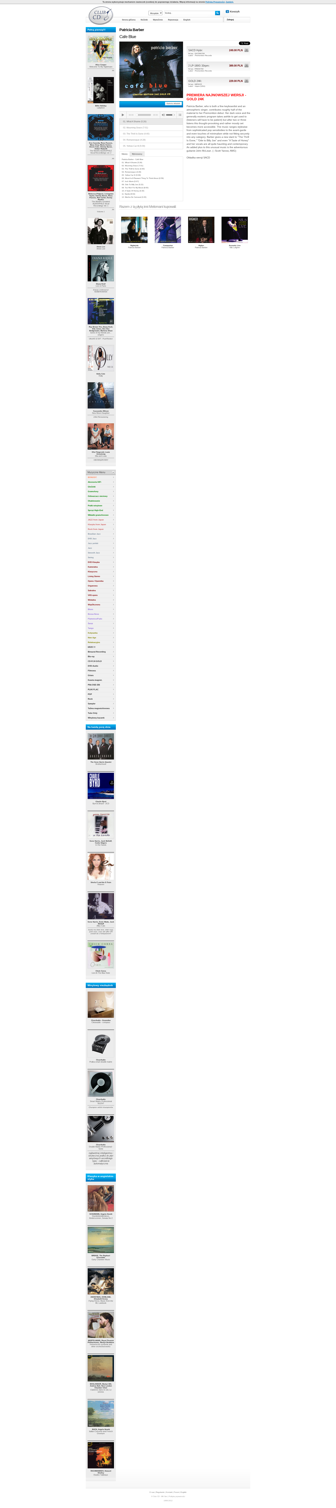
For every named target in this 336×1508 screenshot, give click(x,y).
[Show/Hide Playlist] (180, 114)
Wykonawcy (137, 154)
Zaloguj (230, 20)
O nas (151, 1492)
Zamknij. (230, 2)
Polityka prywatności (177, 1496)
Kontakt (169, 1492)
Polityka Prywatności (215, 2)
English (184, 1492)
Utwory (125, 154)
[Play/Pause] (122, 114)
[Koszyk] (235, 11)
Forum (176, 1492)
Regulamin (160, 1492)
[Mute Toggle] (163, 114)
